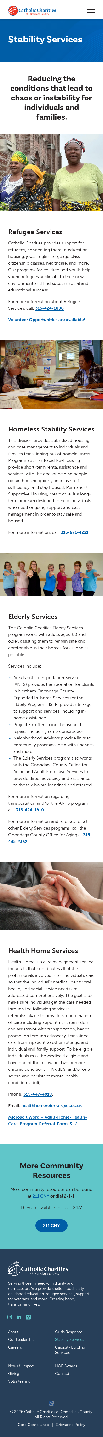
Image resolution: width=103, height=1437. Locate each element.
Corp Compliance (33, 1425)
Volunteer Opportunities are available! (46, 319)
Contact (62, 1374)
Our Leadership (21, 1340)
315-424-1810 (30, 810)
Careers (15, 1347)
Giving (13, 1374)
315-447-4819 (37, 1094)
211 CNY (41, 1196)
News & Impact (21, 1366)
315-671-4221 (74, 532)
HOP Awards (66, 1366)
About (13, 1332)
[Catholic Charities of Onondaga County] (32, 10)
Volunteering (19, 1381)
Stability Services (69, 1340)
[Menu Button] (91, 10)
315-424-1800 (49, 308)
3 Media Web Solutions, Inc (51, 1403)
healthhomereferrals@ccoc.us (51, 1105)
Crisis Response (68, 1332)
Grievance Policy (70, 1425)
